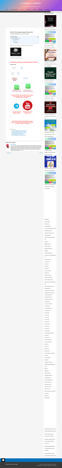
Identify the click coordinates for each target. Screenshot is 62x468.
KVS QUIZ (46, 268)
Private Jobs (47, 357)
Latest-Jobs (47, 270)
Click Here (16, 41)
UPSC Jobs (46, 388)
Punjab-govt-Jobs (48, 362)
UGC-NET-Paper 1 (47, 382)
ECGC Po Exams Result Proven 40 (16, 38)
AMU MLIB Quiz (47, 235)
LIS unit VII (46, 328)
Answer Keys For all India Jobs (50, 237)
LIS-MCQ (46, 335)
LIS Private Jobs (47, 303)
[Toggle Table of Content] (37, 37)
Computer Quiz (47, 246)
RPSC (45, 368)
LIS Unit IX (46, 321)
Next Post (42, 152)
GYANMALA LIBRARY (31, 3)
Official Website (16, 42)
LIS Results (46, 306)
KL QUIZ (46, 266)
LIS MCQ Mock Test (48, 299)
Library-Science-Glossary (49, 290)
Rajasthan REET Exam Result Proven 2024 (18, 131)
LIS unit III (46, 317)
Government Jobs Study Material (50, 255)
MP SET (46, 346)
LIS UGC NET (47, 310)
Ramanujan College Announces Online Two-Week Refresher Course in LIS (50, 441)
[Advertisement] (25, 21)
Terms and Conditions (40, 465)
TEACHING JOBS (47, 375)
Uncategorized (47, 384)
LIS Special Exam (47, 308)
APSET (46, 241)
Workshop (46, 397)
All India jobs (47, 226)
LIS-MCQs (46, 337)
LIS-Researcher (47, 339)
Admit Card (46, 221)
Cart (55, 465)
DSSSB (46, 250)
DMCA (53, 465)
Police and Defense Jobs (49, 353)
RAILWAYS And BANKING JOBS (50, 364)
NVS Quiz (46, 348)
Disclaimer (45, 465)
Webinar (46, 395)
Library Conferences (48, 279)
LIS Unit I (46, 312)
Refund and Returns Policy (47, 464)
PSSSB (46, 359)
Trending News (47, 377)
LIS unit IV (46, 319)
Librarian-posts (47, 277)
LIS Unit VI (46, 326)
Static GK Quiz (47, 373)
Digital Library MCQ (48, 248)
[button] (55, 9)
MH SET (46, 344)
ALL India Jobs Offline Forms (49, 228)
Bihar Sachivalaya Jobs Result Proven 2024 (19, 135)
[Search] (61, 11)
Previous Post (8, 152)
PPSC (45, 355)
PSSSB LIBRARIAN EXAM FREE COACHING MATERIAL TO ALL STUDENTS (50, 448)
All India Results (47, 230)
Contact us (50, 465)
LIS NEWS (46, 301)
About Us (40, 464)
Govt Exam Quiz (47, 259)
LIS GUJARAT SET (48, 297)
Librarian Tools (47, 275)
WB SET (46, 393)
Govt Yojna (46, 261)
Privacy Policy (54, 464)
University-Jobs (47, 386)
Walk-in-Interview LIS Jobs (49, 391)
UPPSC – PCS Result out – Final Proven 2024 (19, 130)
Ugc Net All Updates (48, 379)
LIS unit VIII (46, 330)
